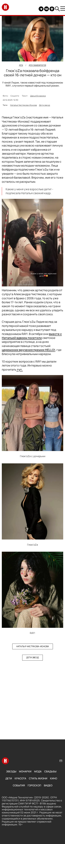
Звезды (11, 771)
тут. (19, 369)
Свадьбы (50, 771)
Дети (8, 778)
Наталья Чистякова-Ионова (23, 105)
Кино (53, 778)
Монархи (25, 771)
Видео (48, 785)
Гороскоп (34, 785)
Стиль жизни (38, 778)
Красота (20, 778)
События (19, 785)
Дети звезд (44, 105)
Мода (38, 771)
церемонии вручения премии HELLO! (28, 350)
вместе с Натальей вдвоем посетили (32, 336)
